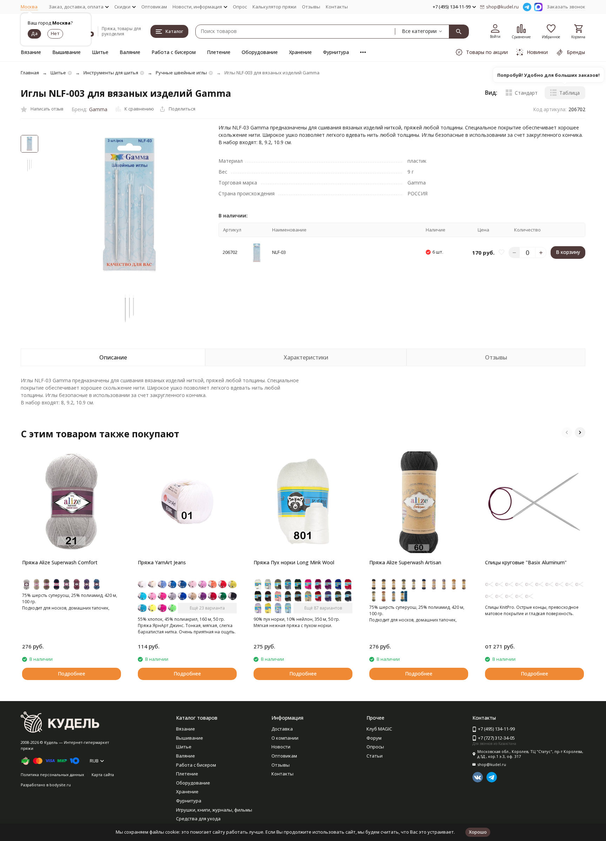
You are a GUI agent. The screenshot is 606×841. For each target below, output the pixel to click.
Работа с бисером (174, 52)
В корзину (568, 252)
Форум (374, 738)
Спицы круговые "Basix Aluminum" (526, 562)
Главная (30, 72)
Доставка (282, 729)
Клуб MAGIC (379, 729)
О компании (284, 738)
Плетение (218, 52)
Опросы (375, 747)
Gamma (98, 109)
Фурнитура (336, 52)
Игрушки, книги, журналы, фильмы (214, 810)
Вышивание (66, 52)
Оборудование (260, 52)
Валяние (130, 52)
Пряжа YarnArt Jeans (162, 562)
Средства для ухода (198, 818)
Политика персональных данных (52, 774)
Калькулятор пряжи (274, 7)
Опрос (240, 7)
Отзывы (311, 7)
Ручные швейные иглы (181, 72)
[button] (566, 432)
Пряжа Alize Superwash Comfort (59, 562)
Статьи (374, 756)
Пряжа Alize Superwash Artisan (405, 562)
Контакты (337, 7)
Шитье (100, 52)
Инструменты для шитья (110, 72)
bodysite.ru (60, 784)
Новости (280, 747)
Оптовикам (154, 7)
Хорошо (478, 832)
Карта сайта (103, 774)
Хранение (300, 52)
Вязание (31, 52)
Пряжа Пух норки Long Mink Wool (294, 562)
